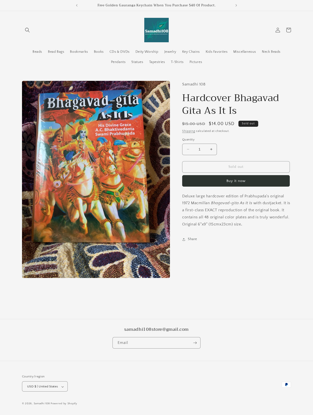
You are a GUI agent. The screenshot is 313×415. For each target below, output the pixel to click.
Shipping (188, 131)
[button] (27, 30)
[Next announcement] (236, 5)
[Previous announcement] (76, 5)
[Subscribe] (195, 343)
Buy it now (236, 181)
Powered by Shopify (64, 403)
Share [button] (192, 239)
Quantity (188, 139)
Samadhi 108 (42, 403)
